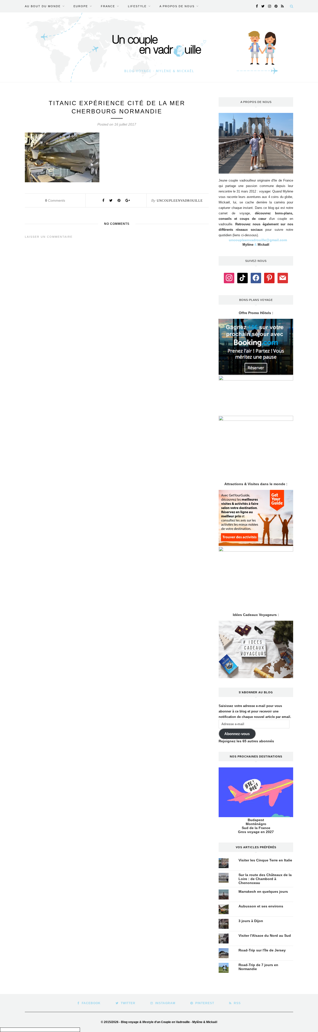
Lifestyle (137, 6)
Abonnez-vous (237, 734)
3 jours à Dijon (250, 921)
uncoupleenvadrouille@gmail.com (258, 240)
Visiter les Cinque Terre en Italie (265, 860)
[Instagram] (229, 278)
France (108, 6)
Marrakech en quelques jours (263, 891)
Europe (81, 6)
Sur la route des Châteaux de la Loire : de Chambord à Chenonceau (265, 879)
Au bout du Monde (43, 6)
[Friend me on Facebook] (256, 278)
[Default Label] (242, 278)
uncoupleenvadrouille (180, 200)
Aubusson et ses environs (260, 906)
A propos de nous (177, 6)
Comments (55, 200)
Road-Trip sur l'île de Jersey (262, 950)
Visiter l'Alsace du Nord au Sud (264, 936)
